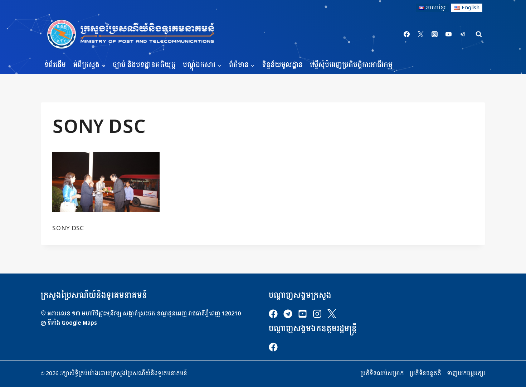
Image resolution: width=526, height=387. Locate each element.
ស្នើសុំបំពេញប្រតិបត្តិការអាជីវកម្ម (351, 65)
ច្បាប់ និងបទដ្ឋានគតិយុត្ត (144, 65)
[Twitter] (421, 34)
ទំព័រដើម (55, 65)
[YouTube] (449, 34)
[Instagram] (435, 34)
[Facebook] (407, 34)
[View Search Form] (478, 34)
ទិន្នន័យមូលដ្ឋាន (282, 65)
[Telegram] (463, 34)
